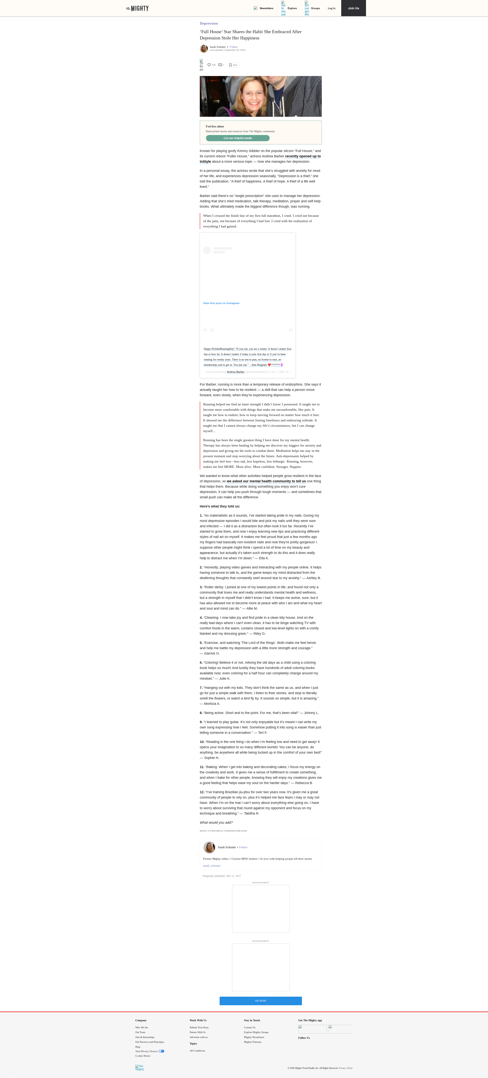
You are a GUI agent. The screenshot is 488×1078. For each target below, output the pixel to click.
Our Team (140, 1032)
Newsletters (266, 8)
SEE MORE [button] (260, 1001)
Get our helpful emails (238, 138)
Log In (332, 8)
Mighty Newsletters (254, 1037)
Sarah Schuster (218, 47)
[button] (234, 47)
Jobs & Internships (144, 1037)
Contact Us (249, 1027)
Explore (292, 8)
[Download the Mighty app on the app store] (312, 1029)
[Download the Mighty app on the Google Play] (342, 1029)
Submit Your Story (199, 1027)
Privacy (342, 1068)
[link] (137, 8)
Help (137, 1046)
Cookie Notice (142, 1055)
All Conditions (197, 1050)
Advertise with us (199, 1037)
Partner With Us (198, 1032)
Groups (315, 8)
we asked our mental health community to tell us (266, 481)
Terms (350, 1068)
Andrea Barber (236, 371)
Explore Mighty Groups (256, 1032)
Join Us (353, 8)
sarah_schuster (212, 865)
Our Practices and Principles (149, 1041)
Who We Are (141, 1027)
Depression (209, 23)
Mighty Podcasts (252, 1041)
